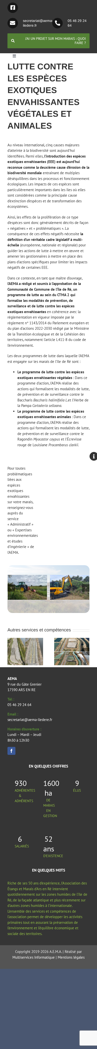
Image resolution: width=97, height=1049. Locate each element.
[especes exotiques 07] (33, 577)
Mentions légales (71, 957)
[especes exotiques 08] (76, 577)
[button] (11, 588)
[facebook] (11, 751)
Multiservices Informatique (33, 957)
